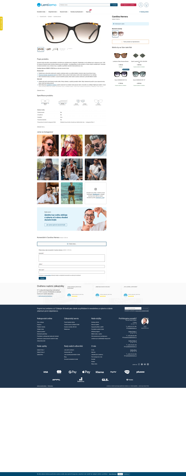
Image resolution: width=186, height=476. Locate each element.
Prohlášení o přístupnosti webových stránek (48, 336)
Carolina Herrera (57, 16)
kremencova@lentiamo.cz (130, 337)
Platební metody (41, 327)
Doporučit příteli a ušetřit (97, 327)
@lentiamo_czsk (100, 197)
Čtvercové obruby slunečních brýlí (47, 75)
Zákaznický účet (41, 341)
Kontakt (93, 359)
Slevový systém (95, 324)
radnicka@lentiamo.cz (131, 355)
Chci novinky (145, 308)
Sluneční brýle (43, 16)
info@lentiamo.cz (132, 328)
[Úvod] (37, 16)
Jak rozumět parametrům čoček (72, 354)
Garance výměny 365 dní (70, 327)
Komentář (41, 253)
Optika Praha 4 (132, 341)
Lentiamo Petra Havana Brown (121, 61)
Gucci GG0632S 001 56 (121, 80)
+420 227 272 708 (132, 326)
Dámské (50, 16)
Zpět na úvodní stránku (41, 386)
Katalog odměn (95, 322)
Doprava (39, 324)
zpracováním (48, 275)
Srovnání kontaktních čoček (71, 359)
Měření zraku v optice (96, 334)
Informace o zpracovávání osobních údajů (47, 338)
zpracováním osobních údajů (142, 310)
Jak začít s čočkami (69, 350)
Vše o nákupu (40, 322)
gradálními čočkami (51, 85)
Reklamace (67, 329)
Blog (65, 357)
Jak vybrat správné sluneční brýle (55, 225)
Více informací (113, 474)
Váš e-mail (41, 269)
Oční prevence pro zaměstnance (99, 336)
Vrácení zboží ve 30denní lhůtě (71, 324)
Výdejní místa (40, 329)
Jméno (41, 264)
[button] (40, 49)
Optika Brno (133, 350)
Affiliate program (95, 331)
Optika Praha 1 (132, 331)
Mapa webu (94, 364)
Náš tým (93, 352)
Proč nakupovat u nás (96, 357)
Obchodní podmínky (42, 334)
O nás (92, 350)
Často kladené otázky (69, 322)
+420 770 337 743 (132, 344)
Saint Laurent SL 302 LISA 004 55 (139, 62)
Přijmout (120, 474)
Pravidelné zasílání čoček (97, 329)
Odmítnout (126, 474)
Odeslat (42, 278)
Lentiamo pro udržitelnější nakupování (100, 338)
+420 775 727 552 (132, 354)
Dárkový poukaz (41, 331)
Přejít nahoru (50, 386)
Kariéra (93, 361)
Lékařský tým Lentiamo (97, 354)
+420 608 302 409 (132, 335)
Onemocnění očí (68, 352)
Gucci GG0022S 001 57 (139, 80)
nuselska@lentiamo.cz (131, 346)
